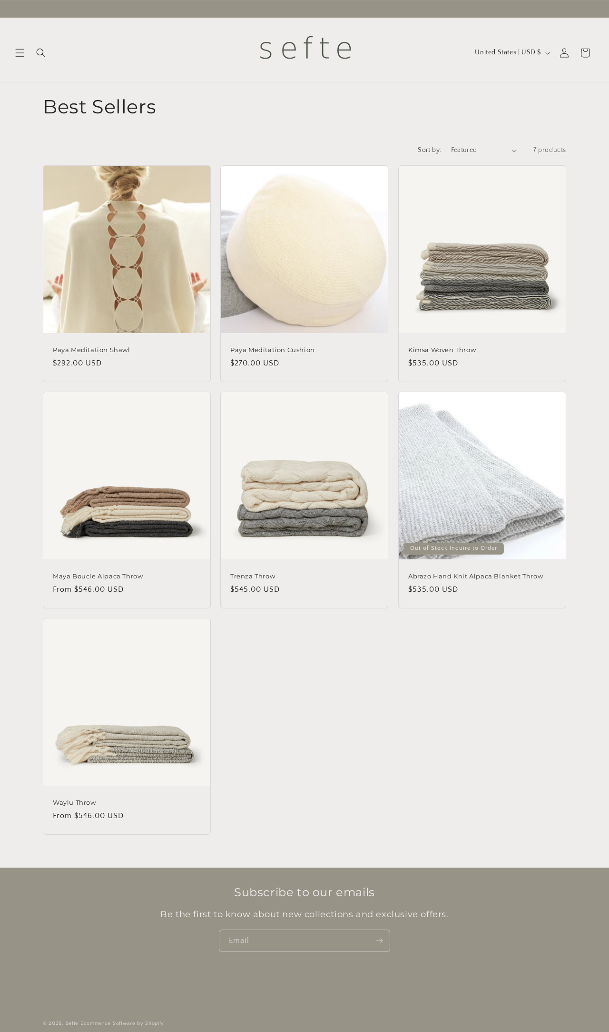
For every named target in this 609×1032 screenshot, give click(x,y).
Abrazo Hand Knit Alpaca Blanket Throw (475, 576)
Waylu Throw (74, 803)
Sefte (72, 1023)
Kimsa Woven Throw (442, 350)
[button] (20, 52)
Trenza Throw (252, 576)
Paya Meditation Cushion (272, 350)
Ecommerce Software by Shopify (122, 1023)
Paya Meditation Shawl (91, 350)
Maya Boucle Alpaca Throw (98, 576)
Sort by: (429, 150)
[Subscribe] (379, 941)
